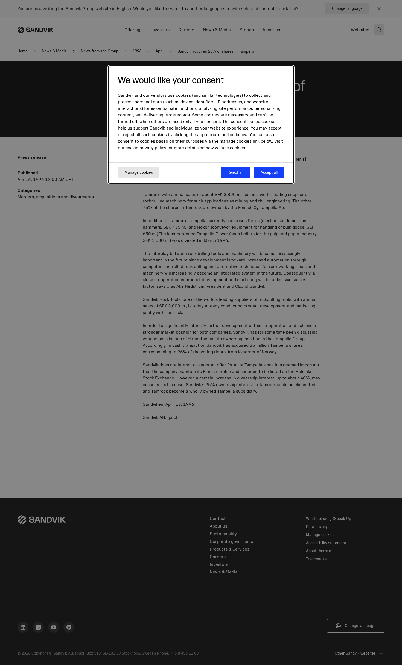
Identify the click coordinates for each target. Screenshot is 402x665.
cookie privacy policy (146, 148)
